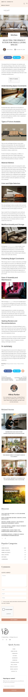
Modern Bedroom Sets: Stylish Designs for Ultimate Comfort (7, 379)
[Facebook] (2, 639)
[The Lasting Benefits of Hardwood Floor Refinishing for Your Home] (14, 468)
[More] (22, 57)
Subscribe (14, 690)
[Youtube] (10, 639)
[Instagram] (6, 639)
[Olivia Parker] (5, 49)
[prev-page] (2, 538)
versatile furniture (11, 246)
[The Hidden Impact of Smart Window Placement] (14, 445)
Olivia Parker (10, 49)
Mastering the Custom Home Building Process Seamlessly (21, 379)
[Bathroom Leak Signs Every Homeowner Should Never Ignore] (14, 422)
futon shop (11, 301)
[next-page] (5, 538)
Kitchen (14, 35)
